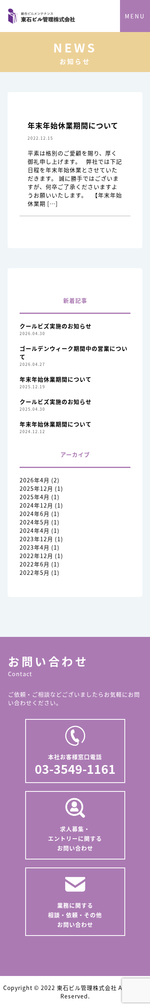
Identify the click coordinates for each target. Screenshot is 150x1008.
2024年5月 (35, 522)
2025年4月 (35, 497)
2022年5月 (35, 572)
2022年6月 (35, 564)
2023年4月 (35, 547)
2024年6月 (35, 514)
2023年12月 (36, 539)
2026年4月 (35, 480)
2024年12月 (36, 505)
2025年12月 (36, 488)
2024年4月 (35, 530)
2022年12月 (36, 556)
